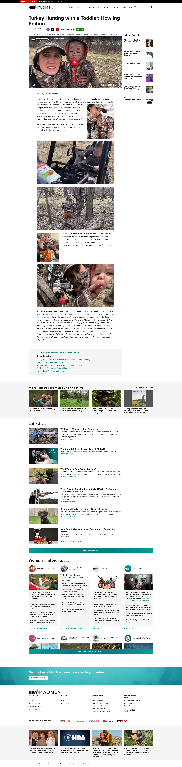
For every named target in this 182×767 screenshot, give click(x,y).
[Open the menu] (135, 7)
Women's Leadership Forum (115, 7)
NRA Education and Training (72, 590)
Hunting (41, 30)
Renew (45, 2)
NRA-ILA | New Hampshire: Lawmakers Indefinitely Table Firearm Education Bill (74, 585)
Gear (65, 439)
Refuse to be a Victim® (99, 706)
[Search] (151, 7)
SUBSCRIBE (38, 678)
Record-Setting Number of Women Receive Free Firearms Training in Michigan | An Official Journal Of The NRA (139, 595)
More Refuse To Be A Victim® (37, 628)
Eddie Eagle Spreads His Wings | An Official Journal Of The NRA (73, 610)
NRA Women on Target (99, 709)
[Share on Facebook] (48, 28)
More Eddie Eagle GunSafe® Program (71, 628)
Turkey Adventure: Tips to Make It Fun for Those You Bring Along (63, 359)
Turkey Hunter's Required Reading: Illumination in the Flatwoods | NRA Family (136, 410)
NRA (116, 601)
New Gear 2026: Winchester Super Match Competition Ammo (88, 530)
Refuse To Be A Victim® (46, 568)
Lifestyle (35, 30)
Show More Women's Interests (101, 651)
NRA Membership (97, 701)
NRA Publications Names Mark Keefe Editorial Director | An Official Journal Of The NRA (106, 621)
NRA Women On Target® (46, 638)
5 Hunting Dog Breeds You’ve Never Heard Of (83, 509)
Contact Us (32, 698)
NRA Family (105, 568)
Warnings (62, 764)
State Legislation (67, 590)
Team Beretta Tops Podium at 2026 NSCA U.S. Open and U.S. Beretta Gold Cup (89, 490)
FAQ (69, 764)
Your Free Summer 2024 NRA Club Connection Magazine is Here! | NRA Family (73, 597)
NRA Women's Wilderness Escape (79, 638)
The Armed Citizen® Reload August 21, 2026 (83, 449)
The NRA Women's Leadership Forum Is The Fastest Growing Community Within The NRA (42, 750)
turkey (45, 353)
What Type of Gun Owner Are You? (78, 469)
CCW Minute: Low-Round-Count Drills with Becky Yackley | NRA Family (139, 615)
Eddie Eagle (76, 590)
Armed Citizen (93, 7)
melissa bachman (75, 353)
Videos (80, 7)
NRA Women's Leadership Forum (102, 703)
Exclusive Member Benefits (132, 701)
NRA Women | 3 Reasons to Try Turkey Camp (42, 409)
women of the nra (47, 601)
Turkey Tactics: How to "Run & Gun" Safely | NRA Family (73, 409)
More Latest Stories (98, 550)
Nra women (37, 601)
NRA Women (137, 568)
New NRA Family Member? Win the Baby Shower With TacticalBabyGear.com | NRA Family (106, 612)
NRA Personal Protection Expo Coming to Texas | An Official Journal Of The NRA (42, 622)
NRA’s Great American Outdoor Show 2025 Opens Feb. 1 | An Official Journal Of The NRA (106, 595)
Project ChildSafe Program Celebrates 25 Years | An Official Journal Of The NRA (74, 604)
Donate (50, 2)
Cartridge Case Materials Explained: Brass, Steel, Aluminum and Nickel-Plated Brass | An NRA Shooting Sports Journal (138, 607)
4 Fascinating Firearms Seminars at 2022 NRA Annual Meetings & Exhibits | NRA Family (42, 606)
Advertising (32, 701)
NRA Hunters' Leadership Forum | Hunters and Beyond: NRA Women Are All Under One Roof (42, 595)
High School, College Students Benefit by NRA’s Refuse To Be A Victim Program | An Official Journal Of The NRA (43, 614)
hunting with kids (64, 353)
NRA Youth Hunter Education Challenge (141, 638)
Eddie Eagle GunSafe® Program (77, 569)
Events (66, 501)
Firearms (70, 439)
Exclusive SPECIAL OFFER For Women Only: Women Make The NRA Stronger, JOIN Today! (74, 750)
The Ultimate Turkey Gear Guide (50, 362)
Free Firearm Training (142, 600)
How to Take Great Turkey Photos (50, 370)
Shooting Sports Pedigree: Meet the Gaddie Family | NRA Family (105, 605)
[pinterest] (57, 28)
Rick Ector (129, 602)
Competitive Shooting (74, 541)
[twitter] (53, 28)
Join (40, 2)
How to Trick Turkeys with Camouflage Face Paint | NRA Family (105, 410)
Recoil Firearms (130, 600)
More (43, 424)
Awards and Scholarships (99, 698)
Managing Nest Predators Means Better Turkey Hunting (59, 365)
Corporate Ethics (52, 764)
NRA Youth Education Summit (109, 638)
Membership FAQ (129, 703)
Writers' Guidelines (34, 703)
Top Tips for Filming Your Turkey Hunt (52, 368)
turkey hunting (53, 353)
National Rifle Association (106, 601)
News (71, 7)
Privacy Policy (32, 764)
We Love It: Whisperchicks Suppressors (80, 429)
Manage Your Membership (132, 706)
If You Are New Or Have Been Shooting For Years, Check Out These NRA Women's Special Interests (137, 751)
